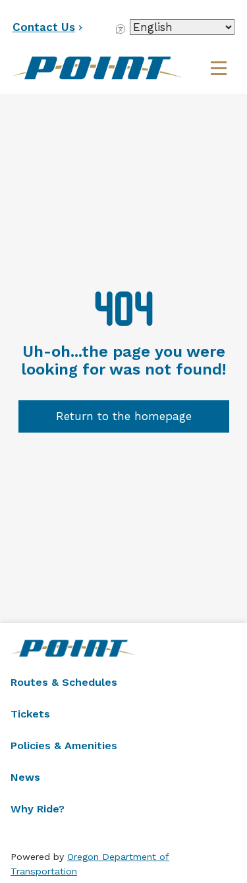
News (25, 777)
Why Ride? (38, 809)
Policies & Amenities (64, 745)
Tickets (30, 714)
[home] (108, 67)
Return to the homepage (124, 416)
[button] (218, 68)
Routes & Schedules (64, 682)
